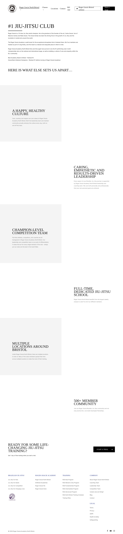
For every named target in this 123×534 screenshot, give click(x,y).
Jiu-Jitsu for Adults (13, 482)
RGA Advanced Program (70, 492)
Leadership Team (95, 485)
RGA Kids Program (68, 479)
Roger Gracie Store (40, 489)
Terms (91, 507)
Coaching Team (94, 482)
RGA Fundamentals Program (71, 485)
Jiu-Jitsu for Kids (13, 479)
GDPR (91, 514)
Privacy (92, 510)
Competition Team (95, 489)
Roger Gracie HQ (40, 485)
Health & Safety (94, 517)
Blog (91, 495)
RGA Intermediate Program (70, 489)
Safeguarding (94, 520)
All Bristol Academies (41, 482)
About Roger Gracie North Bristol (99, 479)
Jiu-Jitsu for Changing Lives (16, 489)
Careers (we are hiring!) (97, 492)
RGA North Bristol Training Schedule (73, 495)
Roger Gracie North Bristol (43, 479)
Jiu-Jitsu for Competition (15, 485)
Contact (92, 498)
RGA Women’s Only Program (71, 482)
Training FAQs (67, 498)
